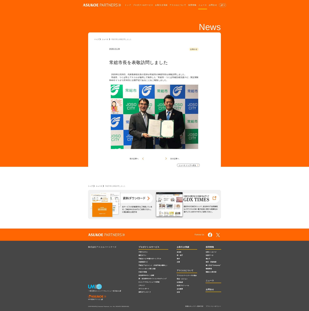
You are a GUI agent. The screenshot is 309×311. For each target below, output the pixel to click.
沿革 (178, 292)
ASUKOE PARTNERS (102, 5)
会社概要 (180, 289)
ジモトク (142, 285)
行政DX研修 (143, 272)
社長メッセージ (211, 252)
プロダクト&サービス (143, 5)
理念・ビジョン (182, 279)
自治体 (179, 252)
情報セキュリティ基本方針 (194, 306)
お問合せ (213, 5)
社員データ (210, 255)
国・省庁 (180, 255)
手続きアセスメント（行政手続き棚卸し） (153, 265)
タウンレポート (144, 288)
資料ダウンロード (145, 292)
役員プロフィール (183, 285)
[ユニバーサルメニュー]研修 (149, 282)
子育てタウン (143, 252)
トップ (128, 5)
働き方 (208, 258)
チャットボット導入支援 (147, 269)
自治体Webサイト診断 (146, 275)
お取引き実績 (161, 5)
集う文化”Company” (213, 265)
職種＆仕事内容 (211, 272)
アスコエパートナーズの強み (187, 275)
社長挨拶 (180, 282)
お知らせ (193, 49)
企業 (178, 262)
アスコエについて (177, 5)
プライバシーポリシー (213, 306)
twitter (218, 235)
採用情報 (192, 5)
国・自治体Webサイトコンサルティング (153, 278)
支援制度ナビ (143, 262)
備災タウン (142, 255)
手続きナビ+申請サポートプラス (150, 258)
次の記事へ (174, 159)
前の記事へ (134, 159)
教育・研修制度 (211, 262)
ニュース (202, 5)
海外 (178, 258)
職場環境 (209, 269)
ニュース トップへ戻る (187, 165)
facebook (210, 235)
